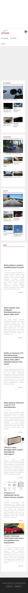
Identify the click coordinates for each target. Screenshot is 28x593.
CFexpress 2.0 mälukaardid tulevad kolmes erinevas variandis (13, 495)
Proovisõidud (7, 137)
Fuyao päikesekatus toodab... (16, 110)
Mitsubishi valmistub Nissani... (16, 125)
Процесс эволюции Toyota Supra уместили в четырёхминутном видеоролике (14, 539)
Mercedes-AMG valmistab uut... (8, 110)
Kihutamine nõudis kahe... (16, 218)
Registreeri (18, 586)
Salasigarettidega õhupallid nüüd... (17, 234)
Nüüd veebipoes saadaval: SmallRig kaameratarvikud (14, 266)
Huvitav (3, 44)
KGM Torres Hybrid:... (7, 165)
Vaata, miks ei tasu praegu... (10, 99)
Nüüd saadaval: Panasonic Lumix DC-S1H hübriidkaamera (14, 405)
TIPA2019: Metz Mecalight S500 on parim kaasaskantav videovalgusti (13, 451)
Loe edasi (20, 292)
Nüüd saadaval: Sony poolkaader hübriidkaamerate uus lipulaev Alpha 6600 (12, 311)
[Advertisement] (14, 14)
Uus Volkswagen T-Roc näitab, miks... (12, 153)
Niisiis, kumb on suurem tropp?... (11, 207)
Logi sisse (9, 586)
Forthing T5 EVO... (8, 177)
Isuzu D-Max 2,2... (17, 177)
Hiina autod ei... (7, 125)
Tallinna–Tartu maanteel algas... (8, 219)
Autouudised (4, 38)
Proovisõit (13, 38)
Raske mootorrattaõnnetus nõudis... (8, 233)
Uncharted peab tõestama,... (17, 162)
